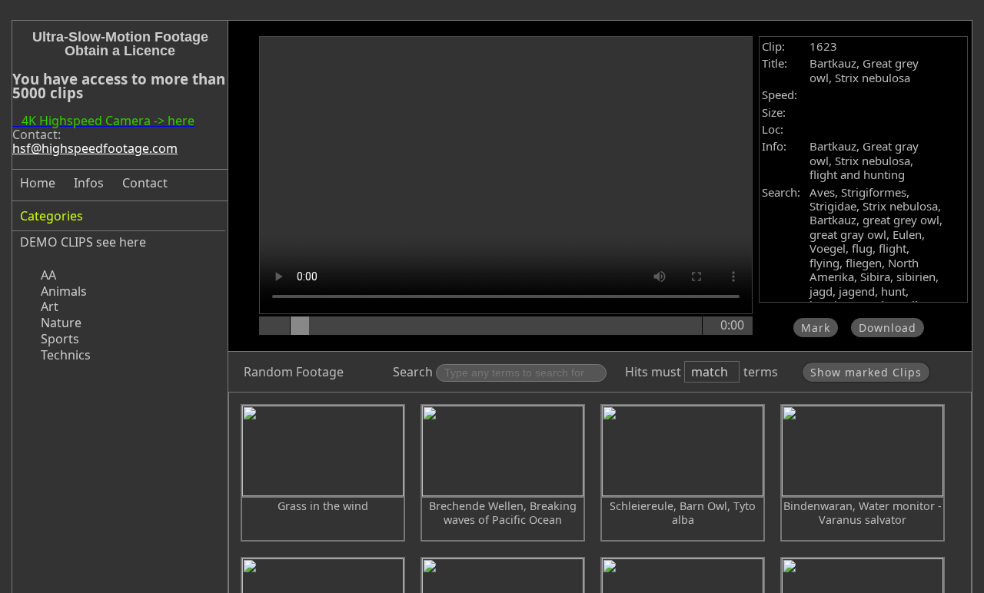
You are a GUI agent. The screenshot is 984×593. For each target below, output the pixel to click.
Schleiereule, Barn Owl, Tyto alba (683, 513)
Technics (66, 354)
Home (37, 182)
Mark (815, 327)
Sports (60, 338)
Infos (89, 182)
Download (887, 327)
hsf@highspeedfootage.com (95, 148)
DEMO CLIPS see (68, 242)
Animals (64, 291)
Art (49, 306)
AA (48, 275)
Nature (61, 322)
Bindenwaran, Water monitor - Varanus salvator (862, 513)
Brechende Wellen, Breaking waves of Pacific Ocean (503, 513)
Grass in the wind (323, 506)
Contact (145, 182)
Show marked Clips (866, 372)
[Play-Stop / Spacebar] (276, 326)
